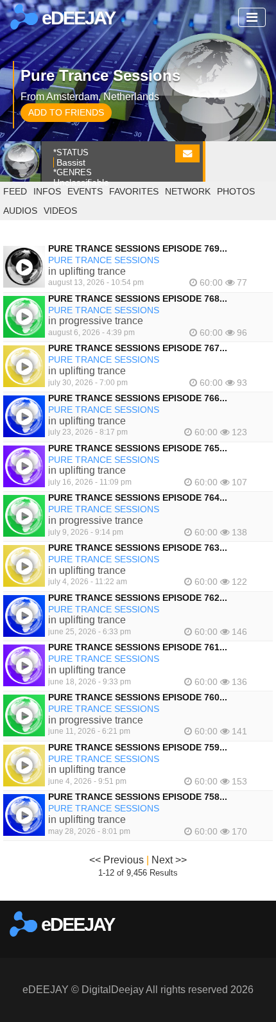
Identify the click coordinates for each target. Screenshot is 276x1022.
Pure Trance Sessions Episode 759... (137, 747)
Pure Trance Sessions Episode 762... (137, 598)
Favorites (134, 191)
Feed (15, 191)
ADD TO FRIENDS (66, 112)
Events (85, 191)
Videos (60, 210)
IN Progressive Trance (95, 320)
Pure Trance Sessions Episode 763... (137, 547)
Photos (236, 191)
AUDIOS (20, 210)
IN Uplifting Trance (87, 271)
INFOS (47, 191)
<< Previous (116, 859)
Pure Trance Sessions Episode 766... (137, 398)
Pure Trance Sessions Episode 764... (137, 497)
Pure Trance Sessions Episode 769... (137, 248)
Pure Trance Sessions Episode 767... (137, 348)
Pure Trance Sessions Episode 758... (137, 797)
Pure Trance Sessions (103, 260)
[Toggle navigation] (252, 17)
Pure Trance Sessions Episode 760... (137, 697)
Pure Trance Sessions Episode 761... (137, 647)
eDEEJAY (76, 18)
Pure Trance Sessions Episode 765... (137, 448)
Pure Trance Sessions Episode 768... (137, 298)
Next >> (169, 859)
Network (188, 191)
